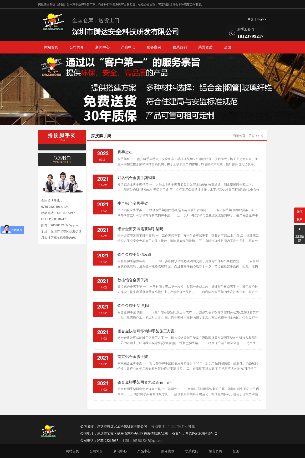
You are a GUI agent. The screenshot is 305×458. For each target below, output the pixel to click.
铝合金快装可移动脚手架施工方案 (146, 331)
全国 (227, 47)
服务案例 (154, 47)
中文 (251, 19)
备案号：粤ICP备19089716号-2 (194, 433)
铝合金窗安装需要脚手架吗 (140, 228)
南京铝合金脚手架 (132, 356)
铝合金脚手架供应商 (134, 254)
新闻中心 (102, 47)
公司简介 (77, 47)
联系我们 (180, 47)
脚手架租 (125, 152)
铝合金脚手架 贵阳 (133, 305)
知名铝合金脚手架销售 (136, 177)
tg (261, 135)
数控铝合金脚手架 (132, 279)
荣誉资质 (205, 47)
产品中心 (128, 47)
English (261, 19)
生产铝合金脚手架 (132, 203)
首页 (252, 135)
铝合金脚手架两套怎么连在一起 (144, 382)
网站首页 (51, 47)
